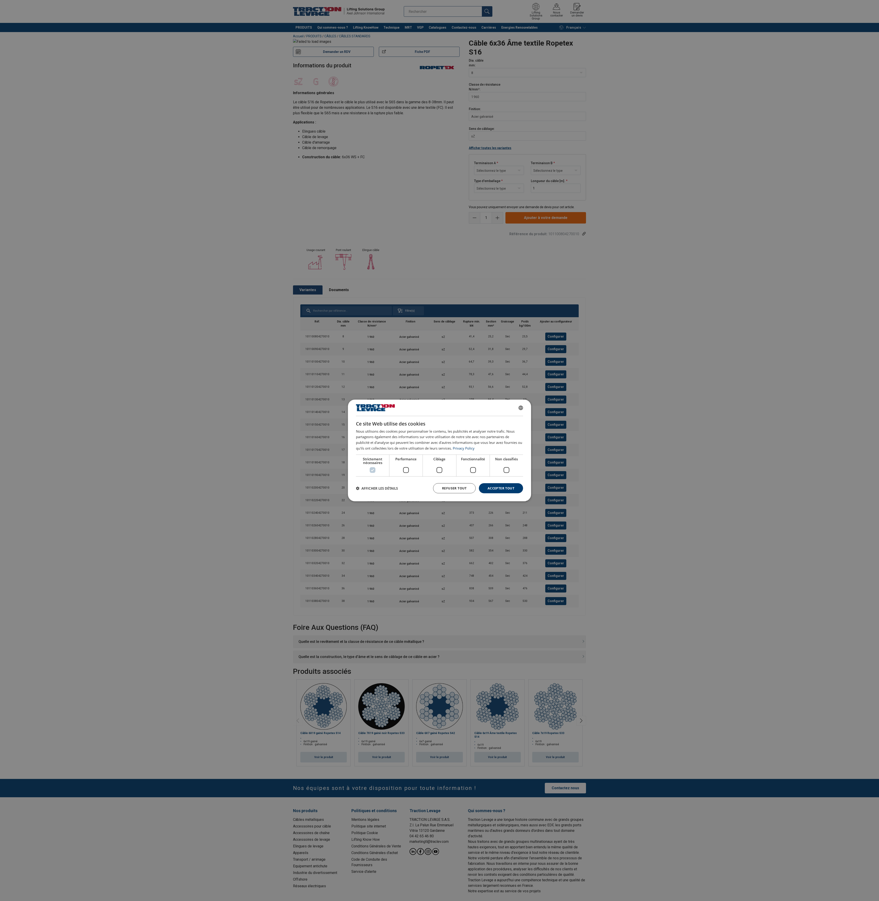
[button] (377, 488)
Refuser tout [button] (454, 488)
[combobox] (520, 407)
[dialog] (439, 450)
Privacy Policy (464, 448)
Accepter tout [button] (501, 488)
